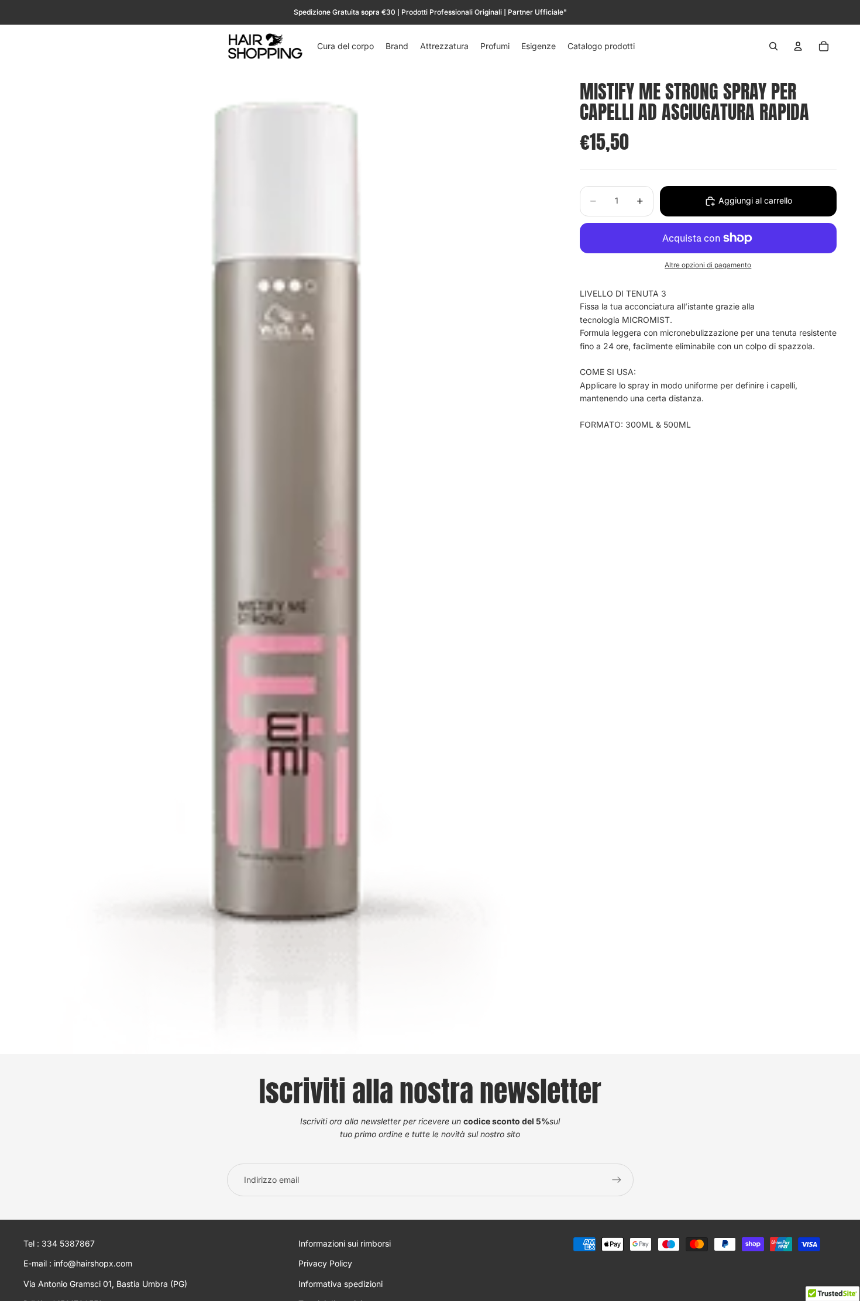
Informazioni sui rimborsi (344, 1243)
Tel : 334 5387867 (59, 1243)
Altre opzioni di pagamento (708, 265)
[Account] (798, 46)
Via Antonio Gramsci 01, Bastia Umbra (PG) (105, 1284)
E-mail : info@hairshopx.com (77, 1264)
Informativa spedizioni (340, 1284)
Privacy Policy (325, 1264)
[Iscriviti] (617, 1180)
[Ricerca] (773, 46)
